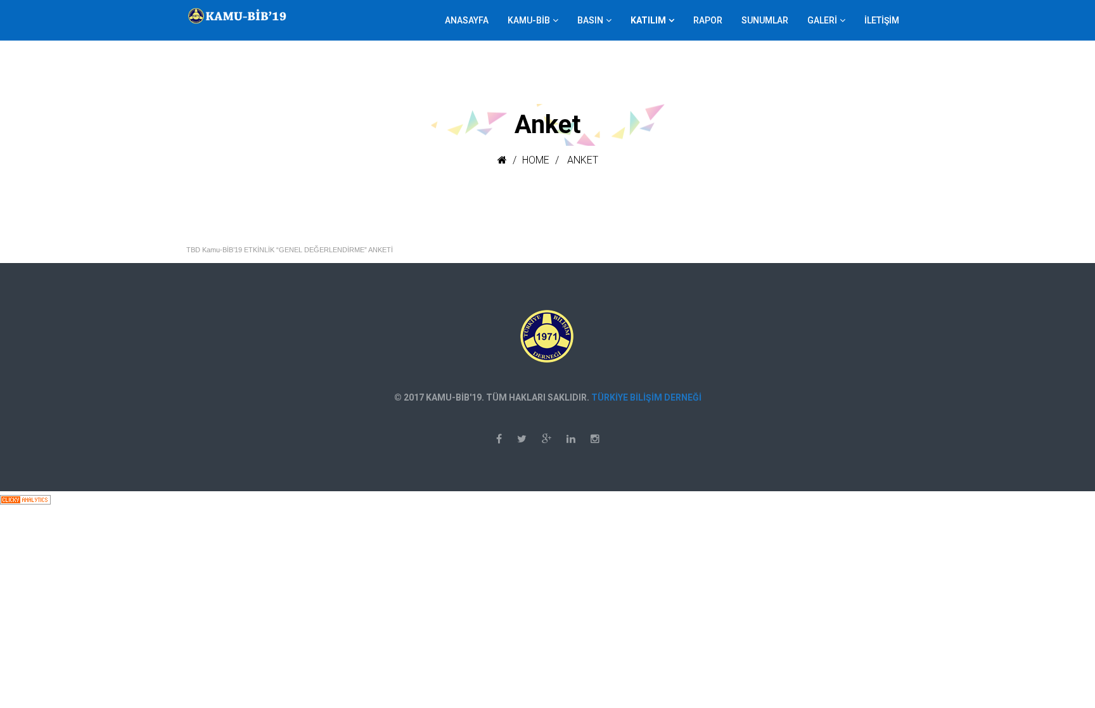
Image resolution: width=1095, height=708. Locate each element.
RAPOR (707, 20)
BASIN (590, 20)
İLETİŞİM (881, 20)
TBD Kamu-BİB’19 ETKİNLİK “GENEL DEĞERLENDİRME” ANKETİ (289, 250)
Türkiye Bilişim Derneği (646, 397)
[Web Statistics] (25, 499)
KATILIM (648, 20)
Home (535, 160)
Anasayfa (467, 20)
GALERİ (822, 20)
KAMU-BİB (529, 20)
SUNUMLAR (764, 20)
